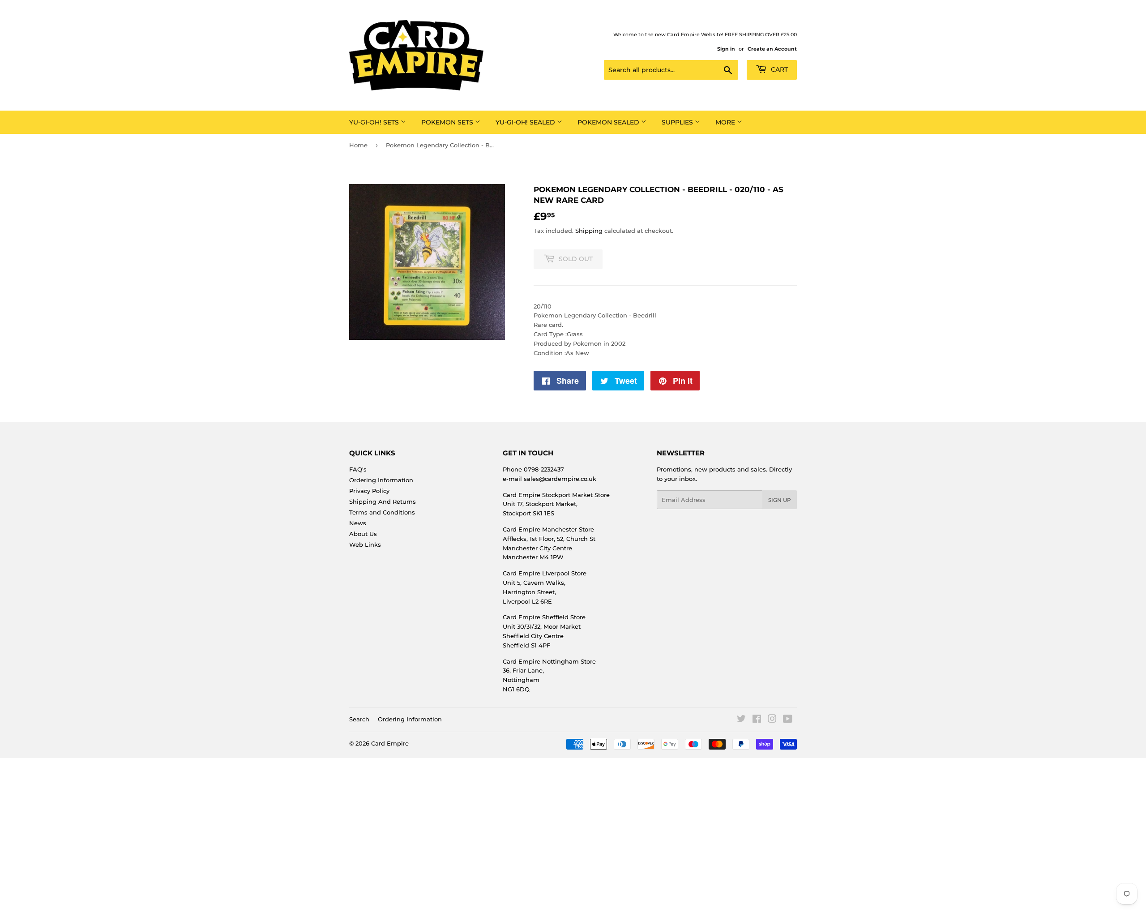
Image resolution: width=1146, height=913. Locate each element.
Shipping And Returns (382, 501)
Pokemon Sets (448, 122)
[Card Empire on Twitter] (741, 720)
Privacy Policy (369, 490)
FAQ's (358, 469)
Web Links (365, 544)
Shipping (589, 230)
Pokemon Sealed (609, 122)
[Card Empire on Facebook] (756, 720)
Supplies (678, 122)
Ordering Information (381, 480)
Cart (778, 69)
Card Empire (390, 743)
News (357, 523)
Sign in (726, 49)
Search (359, 719)
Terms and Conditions (382, 512)
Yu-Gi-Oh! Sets (375, 122)
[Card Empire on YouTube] (787, 720)
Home (358, 145)
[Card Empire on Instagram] (772, 720)
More (726, 122)
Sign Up (779, 500)
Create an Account (772, 49)
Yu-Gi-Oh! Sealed (526, 122)
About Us (363, 533)
